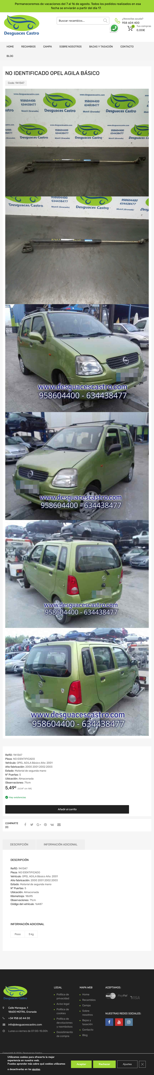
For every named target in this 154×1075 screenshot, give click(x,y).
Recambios (28, 46)
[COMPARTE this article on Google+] (38, 824)
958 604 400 (131, 22)
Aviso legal (63, 1004)
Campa (47, 46)
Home (10, 46)
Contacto (127, 46)
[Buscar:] (83, 20)
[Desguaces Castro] (19, 25)
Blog (10, 56)
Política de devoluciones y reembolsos (64, 1022)
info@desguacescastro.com (25, 1024)
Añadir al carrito (67, 809)
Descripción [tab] (19, 844)
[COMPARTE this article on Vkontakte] (51, 824)
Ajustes (127, 1064)
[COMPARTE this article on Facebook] (24, 824)
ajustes (36, 1069)
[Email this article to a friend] (58, 824)
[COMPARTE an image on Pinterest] (44, 824)
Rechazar (104, 1064)
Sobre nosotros (70, 46)
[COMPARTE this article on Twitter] (31, 824)
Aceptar (81, 1064)
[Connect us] (109, 1022)
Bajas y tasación (101, 46)
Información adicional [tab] (60, 844)
